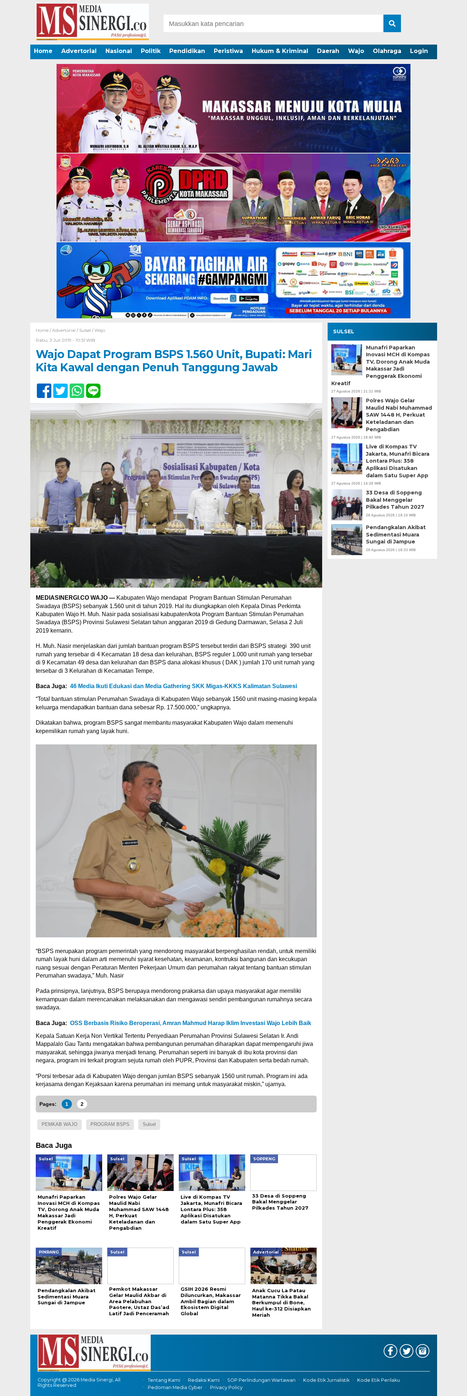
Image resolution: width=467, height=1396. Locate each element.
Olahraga (387, 51)
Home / (44, 330)
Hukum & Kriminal (280, 51)
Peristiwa (228, 51)
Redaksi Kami (204, 1380)
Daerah (328, 51)
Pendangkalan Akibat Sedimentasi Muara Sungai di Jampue (396, 534)
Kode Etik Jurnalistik (326, 1380)
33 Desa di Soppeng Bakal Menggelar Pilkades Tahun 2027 (395, 499)
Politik (151, 51)
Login (419, 51)
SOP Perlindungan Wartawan (261, 1380)
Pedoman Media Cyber (175, 1387)
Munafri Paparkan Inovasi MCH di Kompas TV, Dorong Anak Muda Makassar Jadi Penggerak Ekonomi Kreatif (380, 365)
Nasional (118, 51)
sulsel (149, 1124)
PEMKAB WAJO (59, 1124)
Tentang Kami (164, 1380)
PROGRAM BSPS (110, 1124)
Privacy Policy (226, 1387)
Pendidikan (187, 51)
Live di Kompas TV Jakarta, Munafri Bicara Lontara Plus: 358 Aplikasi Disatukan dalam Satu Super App (397, 460)
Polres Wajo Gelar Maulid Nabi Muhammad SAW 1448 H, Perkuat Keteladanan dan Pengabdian (399, 414)
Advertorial (79, 51)
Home (43, 51)
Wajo (356, 51)
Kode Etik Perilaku (378, 1380)
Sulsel (85, 330)
